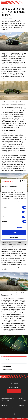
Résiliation (4, 405)
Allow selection (14, 237)
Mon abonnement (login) (7, 398)
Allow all (14, 232)
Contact (21, 403)
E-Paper (3, 403)
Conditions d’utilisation (5, 418)
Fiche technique (6, 356)
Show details (20, 227)
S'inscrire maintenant (14, 391)
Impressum (21, 405)
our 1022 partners (11, 189)
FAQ (19, 407)
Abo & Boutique (5, 400)
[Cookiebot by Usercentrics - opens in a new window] (20, 181)
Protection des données (7, 407)
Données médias (23, 400)
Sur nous (21, 398)
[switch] (24, 212)
